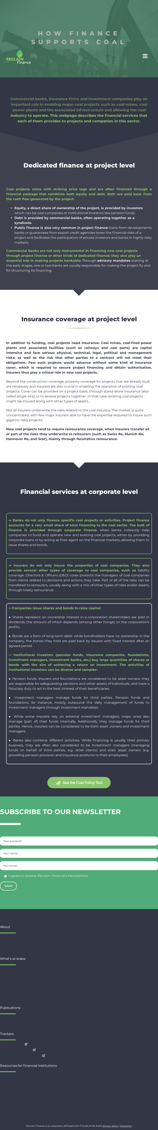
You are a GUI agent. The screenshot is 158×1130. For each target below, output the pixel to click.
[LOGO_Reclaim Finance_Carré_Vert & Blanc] (18, 51)
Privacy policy (110, 1125)
